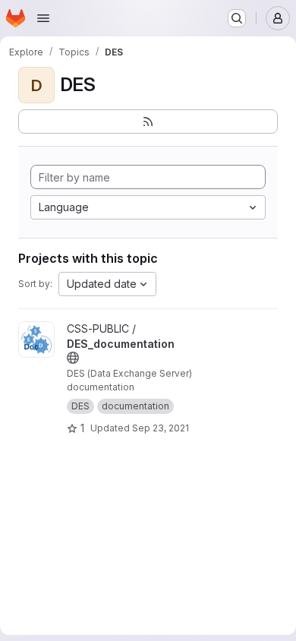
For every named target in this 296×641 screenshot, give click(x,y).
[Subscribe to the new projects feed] (148, 121)
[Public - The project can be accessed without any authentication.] (73, 358)
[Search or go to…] (237, 18)
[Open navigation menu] (43, 18)
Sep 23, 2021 (160, 428)
